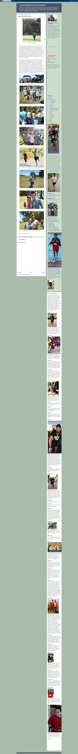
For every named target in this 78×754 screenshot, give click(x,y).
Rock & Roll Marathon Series (54, 229)
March (51, 114)
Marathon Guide (51, 224)
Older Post (43, 272)
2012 (50, 98)
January (51, 117)
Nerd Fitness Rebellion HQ (53, 227)
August (51, 104)
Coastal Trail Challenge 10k (54, 108)
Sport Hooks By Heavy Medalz (54, 230)
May (51, 111)
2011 (50, 119)
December (52, 99)
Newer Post (19, 272)
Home (31, 272)
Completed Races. (52, 62)
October (51, 102)
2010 (50, 120)
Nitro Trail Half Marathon (54, 109)
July (51, 105)
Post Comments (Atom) (26, 274)
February (51, 115)
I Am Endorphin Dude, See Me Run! (32, 5)
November (52, 101)
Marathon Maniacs (52, 226)
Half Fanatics (51, 223)
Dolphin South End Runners (53, 221)
